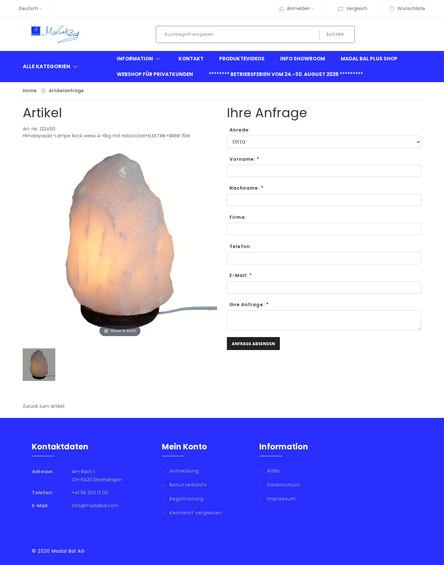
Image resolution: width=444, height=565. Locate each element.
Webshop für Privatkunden (155, 74)
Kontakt (190, 58)
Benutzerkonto (188, 485)
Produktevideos (242, 58)
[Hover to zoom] (120, 246)
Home (30, 90)
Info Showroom (302, 58)
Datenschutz (283, 485)
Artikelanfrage (66, 90)
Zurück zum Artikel (43, 406)
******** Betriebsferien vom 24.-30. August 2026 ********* (286, 74)
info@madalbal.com (95, 505)
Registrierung (186, 499)
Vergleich (356, 8)
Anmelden (298, 8)
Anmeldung (184, 471)
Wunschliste (411, 8)
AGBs (273, 471)
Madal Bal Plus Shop (369, 58)
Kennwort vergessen (196, 512)
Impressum (281, 499)
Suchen (335, 34)
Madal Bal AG (68, 551)
